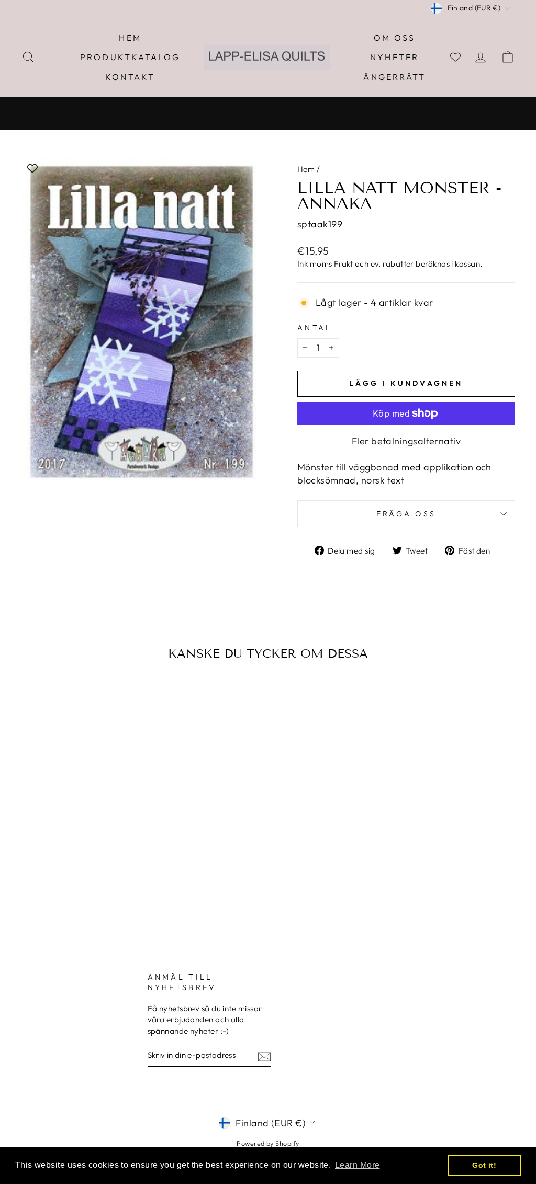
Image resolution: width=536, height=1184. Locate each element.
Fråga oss (406, 514)
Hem (130, 37)
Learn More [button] (357, 1164)
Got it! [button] (484, 1165)
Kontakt (130, 77)
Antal (314, 327)
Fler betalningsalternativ (406, 441)
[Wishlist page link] (455, 57)
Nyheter (394, 57)
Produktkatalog (130, 57)
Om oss (394, 37)
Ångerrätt (394, 77)
